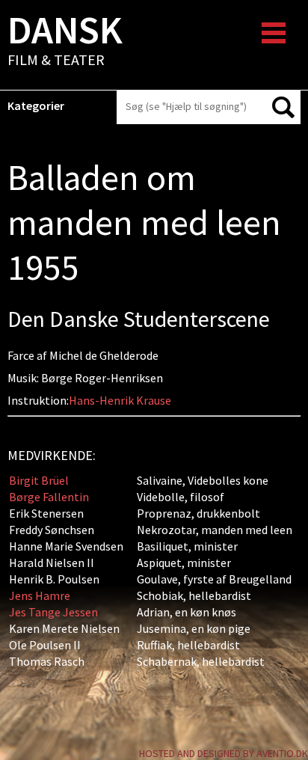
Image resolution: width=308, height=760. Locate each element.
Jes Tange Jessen (53, 611)
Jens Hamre (39, 595)
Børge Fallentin (49, 496)
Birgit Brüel (39, 480)
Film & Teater (65, 42)
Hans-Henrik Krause (120, 400)
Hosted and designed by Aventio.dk (223, 753)
